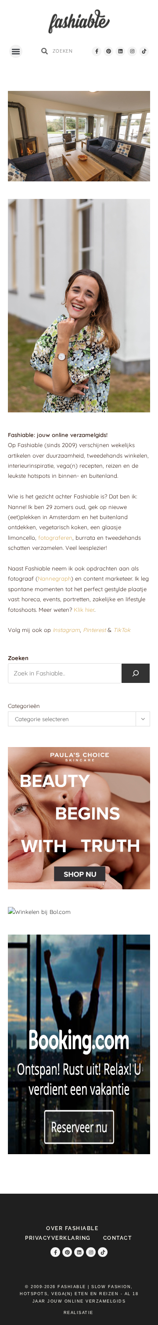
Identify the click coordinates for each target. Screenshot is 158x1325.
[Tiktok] (144, 51)
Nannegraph (54, 578)
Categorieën (24, 705)
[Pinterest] (108, 51)
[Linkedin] (120, 51)
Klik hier (84, 609)
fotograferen (55, 537)
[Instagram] (132, 51)
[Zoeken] (135, 673)
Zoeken (18, 657)
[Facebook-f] (96, 51)
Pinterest (94, 629)
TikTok (121, 629)
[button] (15, 51)
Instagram (66, 629)
